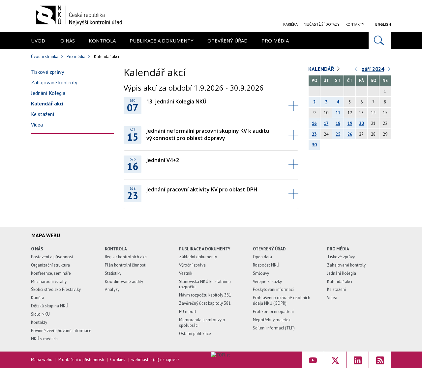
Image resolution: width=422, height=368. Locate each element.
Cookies (117, 359)
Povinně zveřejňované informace (61, 330)
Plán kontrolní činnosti (125, 265)
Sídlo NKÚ (40, 314)
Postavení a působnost (52, 257)
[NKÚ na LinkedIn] (358, 360)
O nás (67, 40)
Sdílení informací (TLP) (274, 328)
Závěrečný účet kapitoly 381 (205, 303)
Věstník (185, 273)
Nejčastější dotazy (322, 24)
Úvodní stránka (44, 56)
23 (314, 134)
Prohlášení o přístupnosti (81, 359)
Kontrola (102, 40)
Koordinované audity (124, 281)
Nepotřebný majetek (271, 320)
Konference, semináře (51, 273)
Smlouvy (261, 273)
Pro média (275, 40)
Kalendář (321, 69)
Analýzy (112, 289)
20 (361, 123)
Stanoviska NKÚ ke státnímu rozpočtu (205, 284)
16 (314, 123)
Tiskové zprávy (47, 72)
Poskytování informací (273, 289)
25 (338, 134)
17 (326, 123)
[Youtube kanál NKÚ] (313, 360)
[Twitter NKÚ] (335, 360)
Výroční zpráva (192, 265)
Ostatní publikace (195, 333)
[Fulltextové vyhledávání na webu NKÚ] (380, 40)
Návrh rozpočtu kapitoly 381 (205, 295)
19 (349, 123)
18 (338, 123)
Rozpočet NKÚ (266, 265)
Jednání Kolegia (48, 93)
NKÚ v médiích (44, 339)
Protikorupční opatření (273, 311)
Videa (37, 124)
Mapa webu (41, 359)
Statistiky (113, 273)
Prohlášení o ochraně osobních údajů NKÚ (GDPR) (281, 300)
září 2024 (373, 69)
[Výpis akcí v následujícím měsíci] (389, 70)
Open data (262, 257)
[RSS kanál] (380, 360)
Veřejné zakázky (267, 281)
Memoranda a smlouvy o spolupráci (202, 322)
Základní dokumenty (198, 257)
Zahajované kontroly (54, 82)
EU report (187, 311)
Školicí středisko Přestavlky (56, 289)
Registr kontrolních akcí (126, 257)
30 (314, 145)
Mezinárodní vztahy (49, 281)
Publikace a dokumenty (162, 40)
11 (338, 113)
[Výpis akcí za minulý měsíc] (356, 70)
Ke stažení (42, 114)
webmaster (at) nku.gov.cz (155, 359)
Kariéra (290, 24)
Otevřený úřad (227, 40)
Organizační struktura (50, 265)
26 (349, 134)
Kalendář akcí (47, 103)
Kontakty (355, 24)
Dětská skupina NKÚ (49, 306)
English (383, 24)
